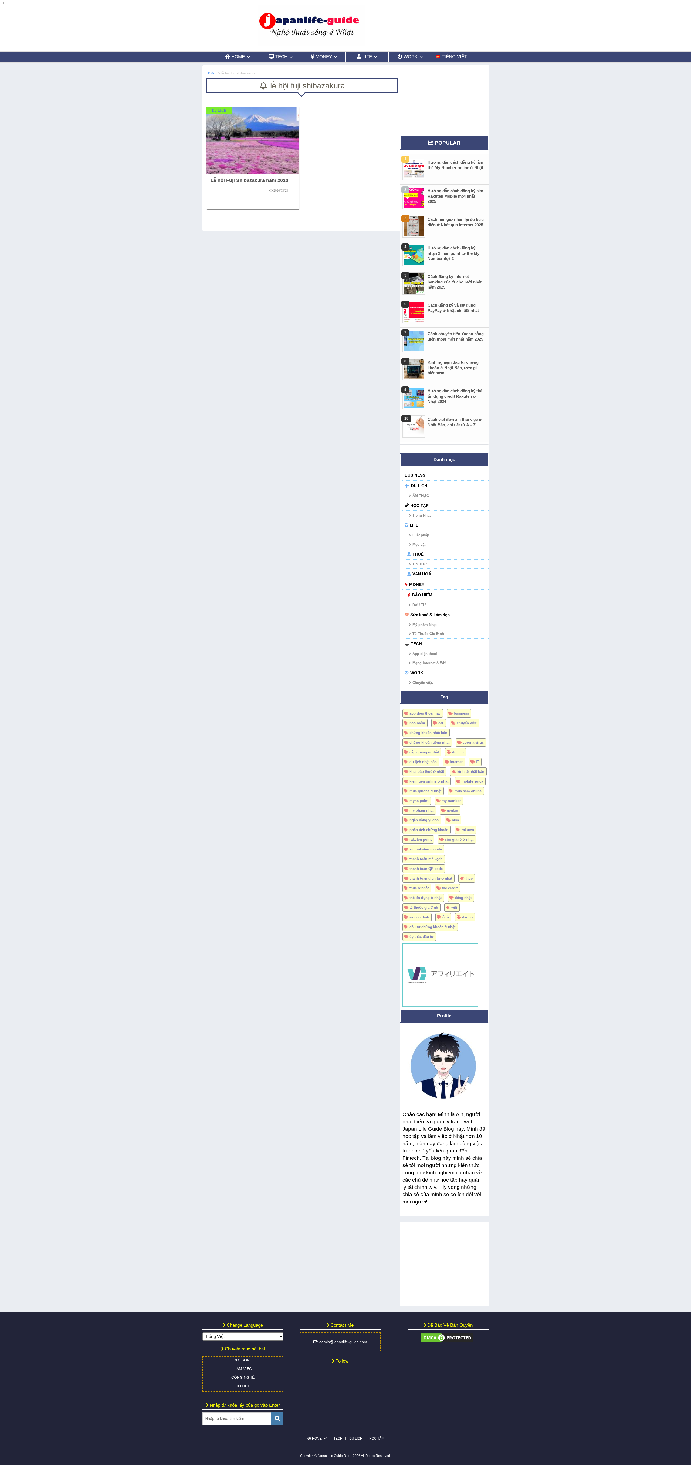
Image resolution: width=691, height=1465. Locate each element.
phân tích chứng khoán (428, 830)
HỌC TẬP (419, 505)
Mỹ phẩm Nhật (424, 625)
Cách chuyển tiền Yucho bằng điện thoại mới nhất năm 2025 (456, 336)
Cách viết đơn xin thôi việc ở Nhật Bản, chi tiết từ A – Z (455, 422)
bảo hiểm (417, 723)
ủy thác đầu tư (421, 937)
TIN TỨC (419, 564)
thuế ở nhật (419, 888)
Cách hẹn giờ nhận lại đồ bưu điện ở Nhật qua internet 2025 (456, 222)
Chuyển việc (422, 683)
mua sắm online (468, 791)
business (461, 713)
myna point (418, 801)
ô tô (445, 917)
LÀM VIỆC (243, 1369)
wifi (454, 907)
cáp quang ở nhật (424, 752)
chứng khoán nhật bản (428, 733)
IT (477, 762)
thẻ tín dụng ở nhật (425, 898)
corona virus (473, 742)
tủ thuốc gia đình (423, 907)
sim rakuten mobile (425, 849)
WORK (416, 672)
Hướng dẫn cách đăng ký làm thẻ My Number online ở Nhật (455, 165)
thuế (469, 878)
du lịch (458, 752)
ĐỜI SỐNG (243, 1360)
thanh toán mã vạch (425, 859)
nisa (455, 820)
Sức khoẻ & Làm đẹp (430, 614)
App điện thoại (424, 654)
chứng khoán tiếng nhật (429, 742)
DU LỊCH (419, 485)
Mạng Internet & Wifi (429, 663)
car (440, 723)
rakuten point (420, 840)
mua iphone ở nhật (425, 791)
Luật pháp (420, 535)
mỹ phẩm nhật (421, 810)
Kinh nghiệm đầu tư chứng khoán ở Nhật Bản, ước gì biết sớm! (453, 367)
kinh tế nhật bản (470, 772)
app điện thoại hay (425, 713)
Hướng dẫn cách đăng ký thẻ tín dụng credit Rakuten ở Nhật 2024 (455, 396)
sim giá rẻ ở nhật (459, 840)
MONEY (416, 584)
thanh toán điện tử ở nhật (430, 878)
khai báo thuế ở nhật (426, 772)
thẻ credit (450, 888)
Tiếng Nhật (421, 515)
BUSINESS (415, 475)
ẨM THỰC (420, 496)
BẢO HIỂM (422, 595)
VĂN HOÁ (421, 574)
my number (451, 801)
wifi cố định (419, 917)
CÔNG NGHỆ (243, 1377)
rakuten (468, 830)
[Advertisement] (444, 99)
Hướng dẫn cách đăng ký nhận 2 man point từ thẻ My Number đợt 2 (453, 253)
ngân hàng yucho (424, 820)
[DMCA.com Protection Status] (447, 1340)
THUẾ (418, 554)
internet (456, 762)
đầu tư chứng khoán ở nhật (432, 927)
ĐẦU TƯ (419, 605)
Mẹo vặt (418, 545)
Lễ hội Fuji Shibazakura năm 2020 (249, 180)
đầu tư (467, 917)
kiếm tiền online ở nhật (428, 781)
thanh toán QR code (426, 869)
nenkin (452, 810)
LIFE (414, 525)
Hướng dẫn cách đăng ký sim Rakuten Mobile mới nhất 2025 (455, 196)
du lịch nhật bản (423, 762)
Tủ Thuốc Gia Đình (428, 634)
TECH (416, 643)
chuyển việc (467, 723)
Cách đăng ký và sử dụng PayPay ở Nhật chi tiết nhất (453, 308)
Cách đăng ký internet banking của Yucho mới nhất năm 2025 (455, 281)
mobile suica (472, 781)
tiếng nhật (463, 898)
